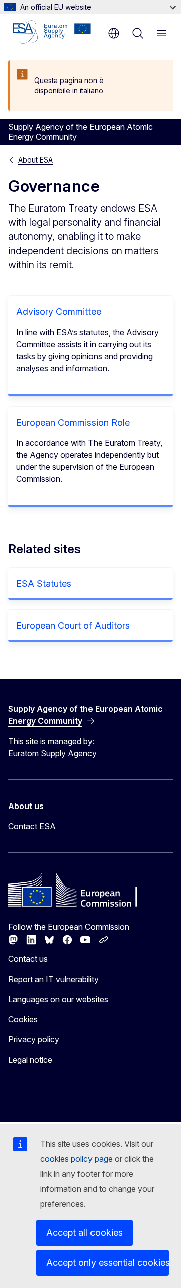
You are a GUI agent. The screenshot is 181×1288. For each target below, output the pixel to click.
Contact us (28, 959)
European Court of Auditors (73, 625)
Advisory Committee (58, 311)
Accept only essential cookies (107, 1262)
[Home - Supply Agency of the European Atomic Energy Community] (52, 32)
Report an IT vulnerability (53, 979)
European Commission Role (73, 422)
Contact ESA (32, 826)
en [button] (114, 33)
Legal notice (30, 1060)
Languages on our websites (58, 999)
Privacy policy (33, 1039)
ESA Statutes (43, 583)
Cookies (23, 1019)
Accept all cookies (84, 1232)
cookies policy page (76, 1159)
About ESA (35, 159)
